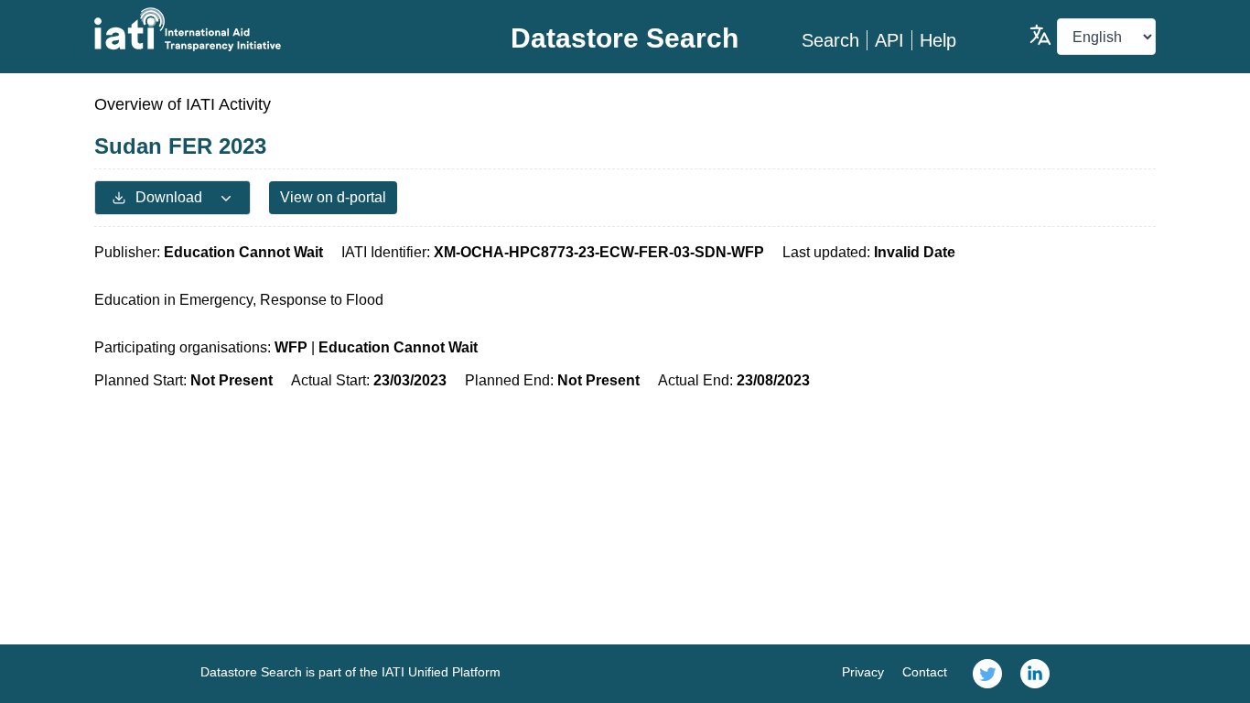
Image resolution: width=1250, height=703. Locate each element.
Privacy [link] (863, 672)
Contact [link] (924, 672)
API (889, 40)
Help (938, 40)
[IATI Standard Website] (271, 29)
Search (830, 40)
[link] (987, 673)
